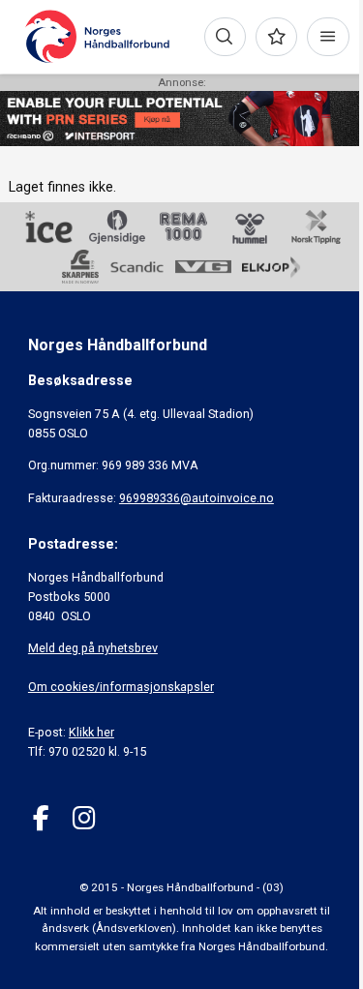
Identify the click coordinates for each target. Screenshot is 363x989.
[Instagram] (84, 818)
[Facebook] (41, 818)
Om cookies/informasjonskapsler (121, 686)
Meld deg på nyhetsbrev (93, 648)
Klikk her (91, 732)
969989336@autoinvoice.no (196, 498)
